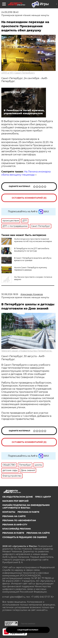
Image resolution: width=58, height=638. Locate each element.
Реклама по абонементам (19, 520)
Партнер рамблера (28, 623)
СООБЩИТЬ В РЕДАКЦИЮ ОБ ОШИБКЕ (24, 537)
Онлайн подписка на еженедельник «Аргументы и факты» (26, 506)
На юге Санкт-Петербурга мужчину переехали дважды (30, 268)
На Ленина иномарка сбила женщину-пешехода (26, 173)
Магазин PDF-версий (15, 501)
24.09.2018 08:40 (9, 12)
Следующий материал (27, 630)
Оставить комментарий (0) (29, 198)
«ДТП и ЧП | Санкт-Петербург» (18, 73)
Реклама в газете (28, 512)
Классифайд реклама (16, 528)
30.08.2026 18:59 (9, 294)
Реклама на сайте (14, 516)
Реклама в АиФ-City (14, 524)
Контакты (8, 512)
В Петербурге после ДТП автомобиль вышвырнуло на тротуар (31, 249)
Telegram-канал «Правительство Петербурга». (26, 350)
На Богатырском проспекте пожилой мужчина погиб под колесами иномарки (33, 240)
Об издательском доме (17, 496)
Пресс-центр (43, 496)
